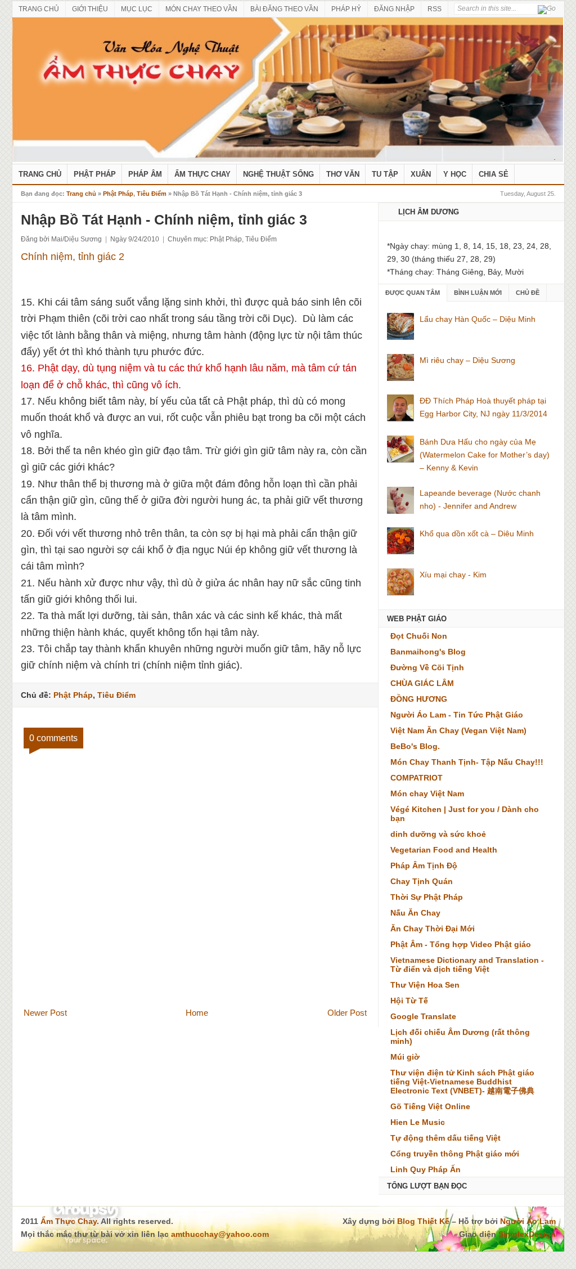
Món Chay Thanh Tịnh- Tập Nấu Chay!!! (466, 761)
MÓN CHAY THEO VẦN (201, 9)
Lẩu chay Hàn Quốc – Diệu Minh (478, 319)
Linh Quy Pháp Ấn (425, 1169)
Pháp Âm (145, 174)
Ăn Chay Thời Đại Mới (432, 928)
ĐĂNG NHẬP (394, 9)
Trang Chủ (40, 174)
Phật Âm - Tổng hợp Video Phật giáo (460, 944)
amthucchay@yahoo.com (220, 1234)
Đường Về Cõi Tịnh (427, 667)
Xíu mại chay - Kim (453, 574)
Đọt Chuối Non (418, 635)
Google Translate (423, 1016)
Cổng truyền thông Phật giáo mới (454, 1153)
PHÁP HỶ (346, 9)
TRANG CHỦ (39, 9)
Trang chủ (81, 193)
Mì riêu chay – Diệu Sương (467, 360)
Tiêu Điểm (151, 193)
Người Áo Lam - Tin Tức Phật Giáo (456, 714)
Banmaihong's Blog (428, 651)
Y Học (454, 174)
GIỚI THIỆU (90, 9)
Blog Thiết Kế (423, 1221)
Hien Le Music (417, 1122)
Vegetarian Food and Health (443, 849)
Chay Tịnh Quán (421, 881)
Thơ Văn (342, 174)
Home (197, 1012)
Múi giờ (405, 1056)
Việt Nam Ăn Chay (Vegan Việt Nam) (458, 730)
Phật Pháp (95, 174)
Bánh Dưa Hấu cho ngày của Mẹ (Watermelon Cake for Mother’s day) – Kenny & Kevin (485, 454)
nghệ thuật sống (278, 174)
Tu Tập (385, 174)
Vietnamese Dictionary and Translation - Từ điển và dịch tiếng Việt (467, 965)
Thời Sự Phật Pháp (426, 897)
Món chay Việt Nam (427, 793)
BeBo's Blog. (415, 746)
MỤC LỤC (136, 9)
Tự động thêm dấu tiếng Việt (445, 1137)
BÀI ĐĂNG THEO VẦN (284, 9)
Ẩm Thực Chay (202, 174)
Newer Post (45, 1012)
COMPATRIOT (416, 777)
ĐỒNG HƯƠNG (418, 698)
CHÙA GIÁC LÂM (422, 683)
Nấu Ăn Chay (415, 912)
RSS (435, 9)
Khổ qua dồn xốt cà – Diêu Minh (477, 533)
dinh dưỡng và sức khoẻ (438, 833)
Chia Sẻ (493, 174)
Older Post (347, 1012)
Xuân (421, 174)
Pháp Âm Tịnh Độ (423, 865)
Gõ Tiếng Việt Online (430, 1106)
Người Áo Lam (528, 1221)
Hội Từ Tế (409, 1000)
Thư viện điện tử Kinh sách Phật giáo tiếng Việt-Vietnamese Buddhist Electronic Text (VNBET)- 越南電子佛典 (462, 1081)
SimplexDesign (527, 1234)
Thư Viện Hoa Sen (425, 984)
